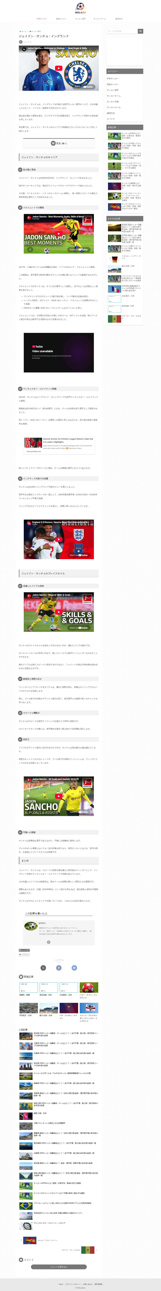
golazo (42, 923)
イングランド (25, 954)
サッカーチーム (114, 96)
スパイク (111, 119)
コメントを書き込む (58, 1267)
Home (61, 1284)
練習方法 (111, 113)
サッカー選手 (25, 950)
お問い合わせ (87, 1284)
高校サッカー (113, 84)
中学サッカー (113, 78)
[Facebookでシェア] (59, 968)
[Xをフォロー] (48, 942)
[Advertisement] (124, 51)
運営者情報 (98, 1284)
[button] (140, 31)
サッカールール (114, 107)
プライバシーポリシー (73, 1284)
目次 (58, 143)
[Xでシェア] (43, 968)
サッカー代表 (113, 102)
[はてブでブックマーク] (74, 968)
